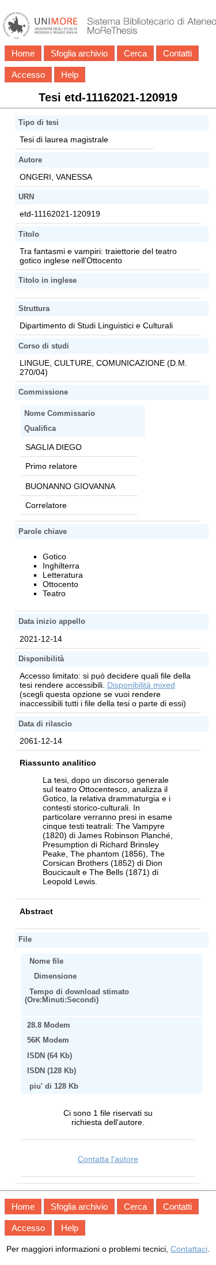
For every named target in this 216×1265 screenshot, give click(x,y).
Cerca (135, 53)
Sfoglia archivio (79, 53)
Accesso (28, 74)
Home (23, 53)
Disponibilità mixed (141, 685)
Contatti (177, 53)
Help (69, 74)
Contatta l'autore (108, 1159)
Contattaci (188, 1248)
